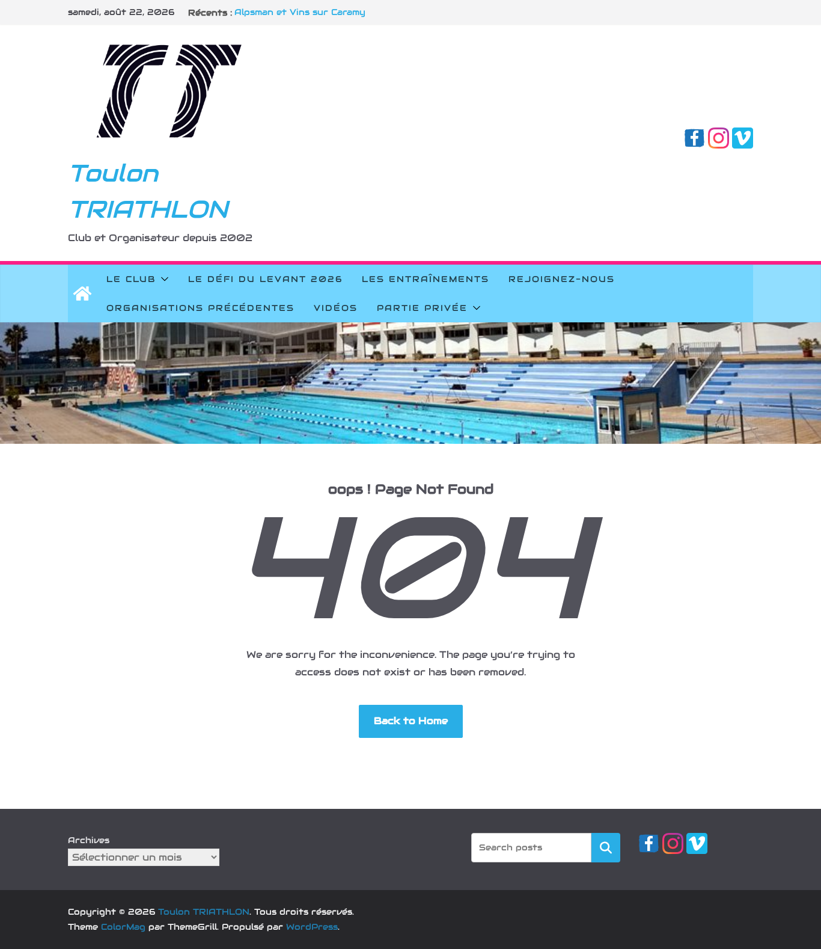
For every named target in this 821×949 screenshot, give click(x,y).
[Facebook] (694, 135)
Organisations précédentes (200, 308)
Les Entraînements (425, 279)
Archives (88, 840)
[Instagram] (718, 135)
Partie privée (422, 308)
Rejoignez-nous (561, 279)
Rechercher (605, 847)
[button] (162, 279)
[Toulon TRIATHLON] (82, 293)
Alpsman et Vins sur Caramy (299, 12)
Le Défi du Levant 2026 (265, 279)
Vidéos (336, 308)
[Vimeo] (742, 135)
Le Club (131, 279)
